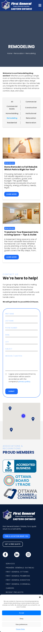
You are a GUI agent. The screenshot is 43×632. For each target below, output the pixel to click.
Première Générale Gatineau (20, 567)
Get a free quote (12, 544)
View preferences (21, 624)
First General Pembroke (18, 576)
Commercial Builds (12, 107)
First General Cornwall (18, 584)
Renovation (31, 118)
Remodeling (12, 118)
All (12, 102)
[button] (40, 597)
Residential (12, 122)
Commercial (31, 102)
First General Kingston (18, 580)
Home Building (12, 113)
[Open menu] (39, 5)
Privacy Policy (20, 629)
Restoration (31, 122)
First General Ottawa (17, 572)
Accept (21, 613)
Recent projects (15, 592)
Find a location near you (16, 536)
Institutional (31, 113)
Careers (10, 588)
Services (10, 563)
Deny (21, 619)
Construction (31, 107)
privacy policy (24, 381)
